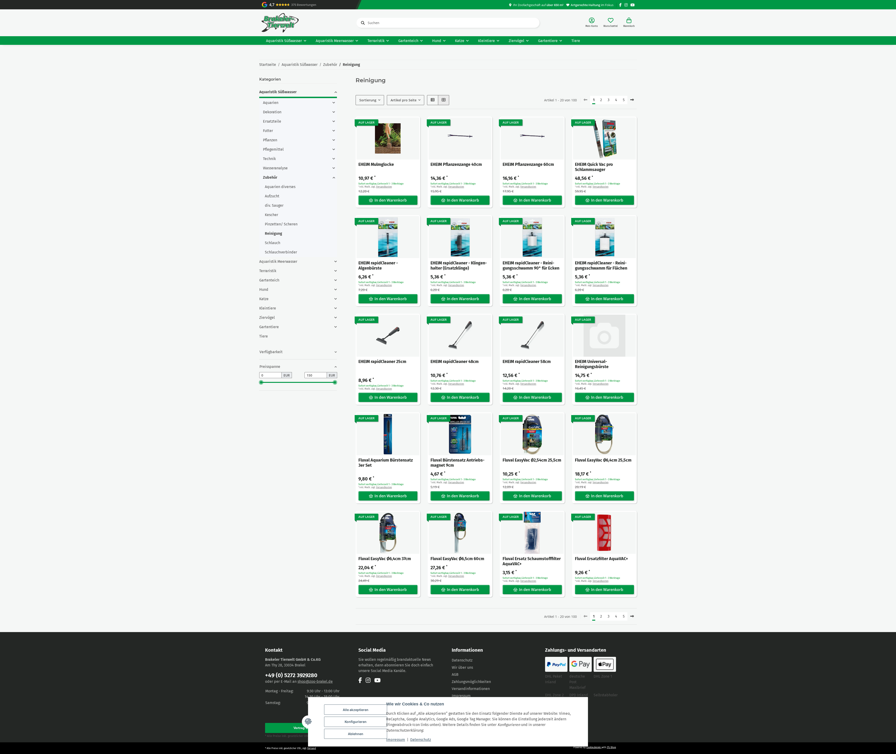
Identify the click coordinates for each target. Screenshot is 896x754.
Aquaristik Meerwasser (278, 261)
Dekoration (272, 112)
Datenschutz (420, 739)
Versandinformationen (471, 688)
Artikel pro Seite (403, 100)
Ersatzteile (272, 121)
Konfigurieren (356, 722)
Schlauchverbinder (281, 252)
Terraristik (267, 271)
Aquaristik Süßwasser (278, 92)
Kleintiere (267, 308)
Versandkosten (384, 186)
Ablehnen (355, 734)
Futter (268, 130)
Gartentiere (269, 327)
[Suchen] (362, 23)
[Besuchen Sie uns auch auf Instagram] (626, 5)
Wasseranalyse (275, 168)
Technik (269, 158)
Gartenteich (269, 280)
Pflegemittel (273, 149)
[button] (591, 23)
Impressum (395, 739)
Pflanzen (270, 140)
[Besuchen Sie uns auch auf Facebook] (620, 5)
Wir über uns (462, 667)
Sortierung (367, 100)
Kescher (271, 215)
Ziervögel (267, 317)
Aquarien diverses (280, 187)
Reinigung (273, 233)
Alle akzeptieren (355, 710)
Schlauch (272, 243)
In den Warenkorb (390, 200)
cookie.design (594, 747)
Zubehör (270, 177)
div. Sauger (274, 205)
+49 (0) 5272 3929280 (291, 675)
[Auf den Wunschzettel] (412, 124)
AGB (455, 674)
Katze (264, 299)
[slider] (261, 382)
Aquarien (270, 102)
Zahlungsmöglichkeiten (471, 681)
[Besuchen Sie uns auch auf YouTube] (632, 5)
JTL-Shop (611, 747)
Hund (263, 289)
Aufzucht (272, 196)
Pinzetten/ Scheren (281, 224)
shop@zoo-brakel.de (315, 681)
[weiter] (632, 100)
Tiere (263, 336)
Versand (311, 748)
